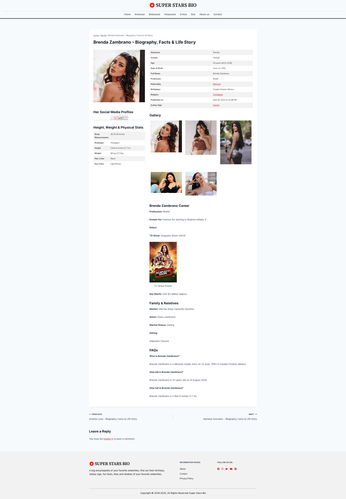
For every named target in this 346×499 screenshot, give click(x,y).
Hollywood (170, 14)
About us (204, 14)
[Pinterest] (236, 469)
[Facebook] (219, 469)
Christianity (218, 94)
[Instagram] (223, 469)
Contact (217, 14)
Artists (183, 14)
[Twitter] (227, 469)
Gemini (216, 105)
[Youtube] (232, 469)
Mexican (217, 84)
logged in (108, 438)
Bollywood (154, 14)
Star (193, 14)
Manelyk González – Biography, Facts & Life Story (230, 416)
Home (127, 14)
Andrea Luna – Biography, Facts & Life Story (113, 416)
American (140, 14)
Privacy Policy (186, 478)
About (182, 469)
